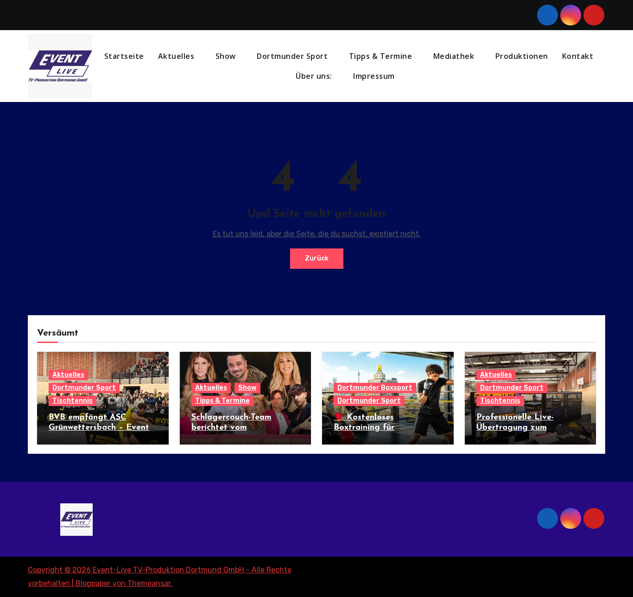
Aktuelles (177, 56)
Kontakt (578, 56)
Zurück (317, 258)
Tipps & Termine (381, 56)
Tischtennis (72, 401)
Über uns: (315, 76)
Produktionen (521, 56)
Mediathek (454, 56)
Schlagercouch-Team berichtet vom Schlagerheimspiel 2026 (238, 427)
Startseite (124, 56)
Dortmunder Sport (293, 56)
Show (226, 56)
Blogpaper (93, 583)
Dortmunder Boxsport (374, 388)
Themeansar (149, 583)
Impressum (375, 76)
